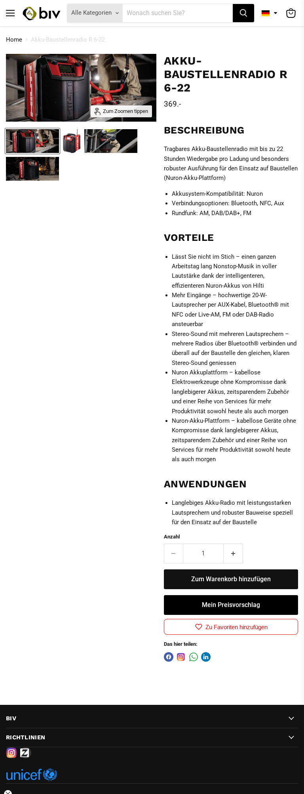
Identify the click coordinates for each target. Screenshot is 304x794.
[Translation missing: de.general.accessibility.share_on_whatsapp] (193, 657)
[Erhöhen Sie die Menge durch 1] (233, 553)
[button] (269, 13)
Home (14, 39)
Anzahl (172, 537)
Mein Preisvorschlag (231, 605)
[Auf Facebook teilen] (168, 657)
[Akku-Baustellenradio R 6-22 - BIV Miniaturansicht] (32, 141)
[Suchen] (243, 13)
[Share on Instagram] (181, 657)
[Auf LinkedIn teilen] (206, 657)
